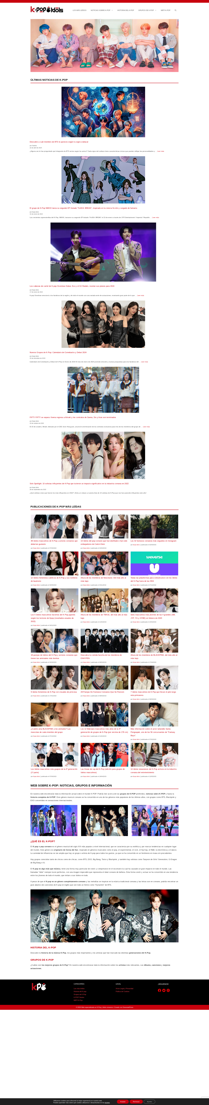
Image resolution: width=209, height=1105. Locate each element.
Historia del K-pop (125, 10)
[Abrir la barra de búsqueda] (176, 10)
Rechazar (136, 1101)
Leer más (160, 151)
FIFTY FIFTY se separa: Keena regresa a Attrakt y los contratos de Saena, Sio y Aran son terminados (73, 417)
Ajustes (149, 1101)
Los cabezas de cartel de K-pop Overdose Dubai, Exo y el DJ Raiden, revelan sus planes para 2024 (72, 286)
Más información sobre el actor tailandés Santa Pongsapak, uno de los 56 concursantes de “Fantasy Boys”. (153, 732)
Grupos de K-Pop (146, 10)
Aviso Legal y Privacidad (124, 988)
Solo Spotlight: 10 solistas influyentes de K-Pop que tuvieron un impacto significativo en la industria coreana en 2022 (79, 484)
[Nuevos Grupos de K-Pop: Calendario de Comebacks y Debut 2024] (103, 325)
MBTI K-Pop (165, 10)
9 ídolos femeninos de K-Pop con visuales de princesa (54, 692)
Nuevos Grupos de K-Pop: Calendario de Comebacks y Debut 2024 (58, 352)
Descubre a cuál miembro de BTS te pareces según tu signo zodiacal (59, 142)
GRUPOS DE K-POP (42, 959)
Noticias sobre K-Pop (100, 10)
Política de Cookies (122, 991)
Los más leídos (79, 10)
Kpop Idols (36, 548)
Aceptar (123, 1101)
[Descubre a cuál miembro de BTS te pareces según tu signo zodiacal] (103, 112)
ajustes (107, 1102)
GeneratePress (128, 1007)
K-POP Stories (79, 997)
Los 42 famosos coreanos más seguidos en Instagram (153, 541)
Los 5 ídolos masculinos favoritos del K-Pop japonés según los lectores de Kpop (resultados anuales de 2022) (53, 618)
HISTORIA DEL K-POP (43, 947)
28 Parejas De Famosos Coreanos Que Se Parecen (102, 692)
